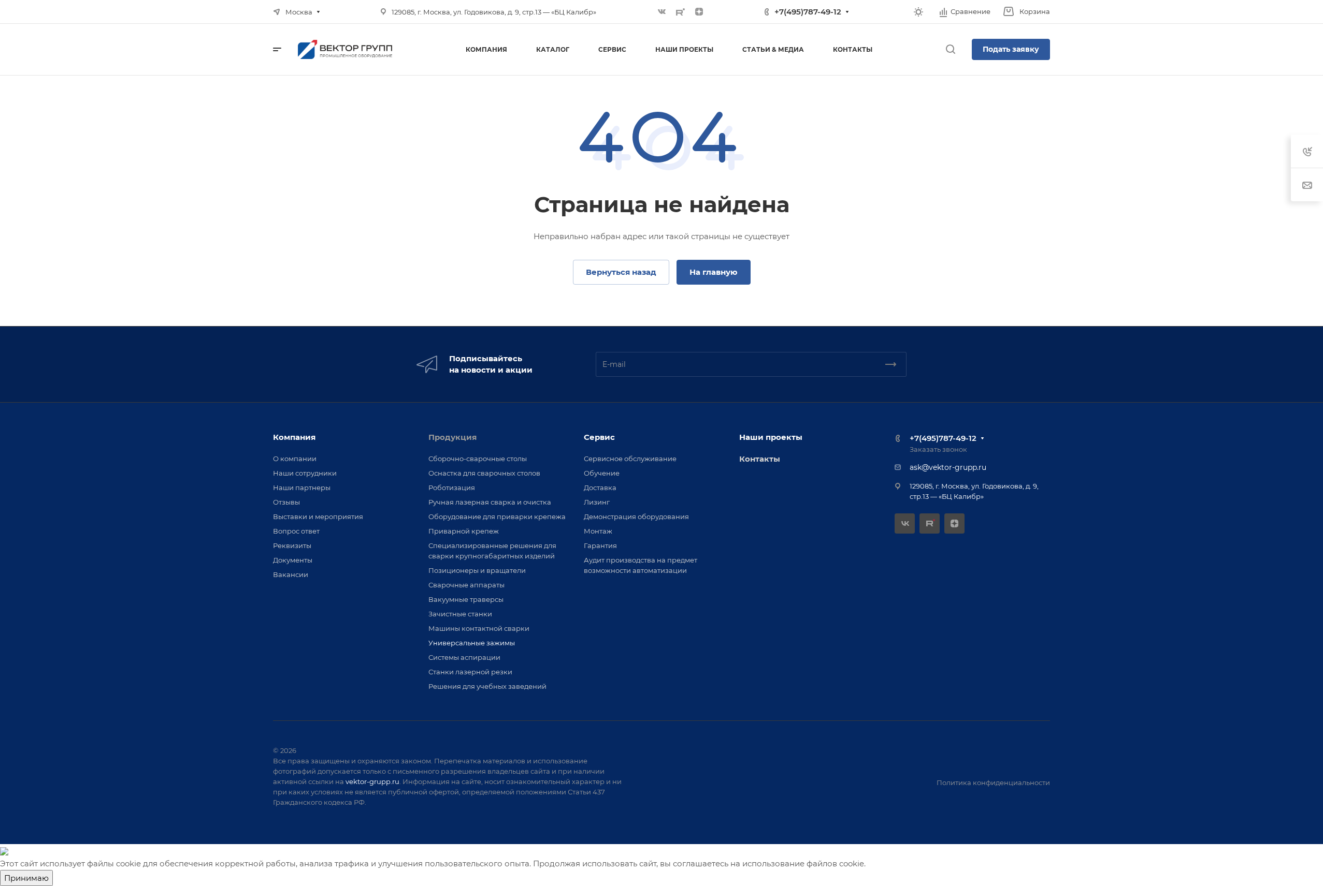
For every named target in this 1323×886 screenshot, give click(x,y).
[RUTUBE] (680, 12)
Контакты (759, 459)
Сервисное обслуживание (630, 458)
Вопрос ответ (296, 531)
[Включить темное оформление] (918, 12)
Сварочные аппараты (466, 585)
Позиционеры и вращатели (477, 570)
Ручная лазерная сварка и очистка (489, 502)
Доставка (600, 487)
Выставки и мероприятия (318, 516)
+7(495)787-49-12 (807, 12)
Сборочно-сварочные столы (477, 458)
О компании (295, 458)
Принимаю (26, 878)
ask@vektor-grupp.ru (948, 467)
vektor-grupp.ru (372, 781)
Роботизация (451, 487)
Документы (292, 560)
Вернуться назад (621, 272)
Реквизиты (292, 545)
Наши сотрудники (305, 473)
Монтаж (598, 531)
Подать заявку (1011, 49)
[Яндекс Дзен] (699, 12)
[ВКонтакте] (662, 12)
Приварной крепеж (463, 531)
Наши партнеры (301, 487)
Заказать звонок (938, 449)
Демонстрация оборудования (636, 516)
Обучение (602, 473)
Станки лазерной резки (470, 672)
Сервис (599, 437)
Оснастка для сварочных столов (484, 473)
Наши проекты (770, 437)
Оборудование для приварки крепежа (497, 516)
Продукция (452, 437)
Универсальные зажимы (471, 643)
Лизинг (597, 502)
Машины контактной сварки (478, 628)
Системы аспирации (464, 657)
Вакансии (290, 574)
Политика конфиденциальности (993, 782)
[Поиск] (950, 49)
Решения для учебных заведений (487, 686)
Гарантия (600, 545)
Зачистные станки (460, 614)
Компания (294, 437)
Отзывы (286, 502)
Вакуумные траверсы (466, 599)
